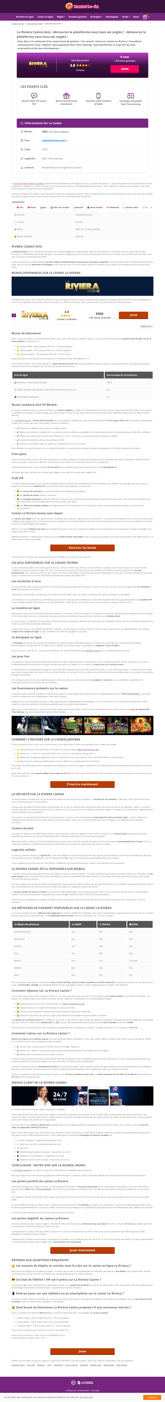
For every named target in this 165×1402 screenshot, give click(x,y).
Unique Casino (18, 1365)
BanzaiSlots (109, 1365)
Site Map (95, 1390)
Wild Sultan (122, 1365)
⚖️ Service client (130, 207)
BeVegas (41, 1365)
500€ (55, 131)
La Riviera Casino (23, 420)
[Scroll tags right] (151, 208)
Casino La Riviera (67, 319)
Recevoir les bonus (82, 547)
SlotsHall (84, 1365)
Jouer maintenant (82, 1250)
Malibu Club (95, 1365)
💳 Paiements (112, 207)
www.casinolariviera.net (88, 749)
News (136, 16)
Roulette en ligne (25, 16)
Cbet (49, 1365)
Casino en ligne (45, 16)
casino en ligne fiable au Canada (29, 183)
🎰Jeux (43, 207)
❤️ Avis (20, 207)
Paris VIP (31, 1365)
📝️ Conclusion (148, 207)
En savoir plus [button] (86, 1397)
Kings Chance (71, 1365)
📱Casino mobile (94, 207)
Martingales (112, 16)
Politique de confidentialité (78, 1390)
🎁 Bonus (31, 207)
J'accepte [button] (152, 1397)
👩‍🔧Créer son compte (59, 207)
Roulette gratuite (77, 16)
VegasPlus (58, 1365)
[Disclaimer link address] (85, 1382)
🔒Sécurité (78, 207)
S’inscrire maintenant (82, 784)
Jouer (125, 68)
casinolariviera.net (53, 140)
